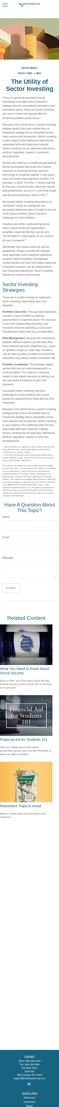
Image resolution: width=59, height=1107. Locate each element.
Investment (29, 1101)
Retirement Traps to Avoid (20, 806)
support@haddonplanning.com (30, 1078)
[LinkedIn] (29, 1084)
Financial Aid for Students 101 (23, 740)
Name (6, 517)
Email (5, 537)
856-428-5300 (33, 1060)
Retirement (29, 1097)
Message (7, 557)
